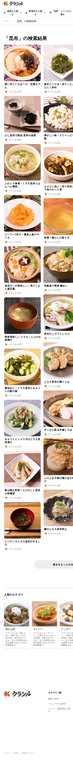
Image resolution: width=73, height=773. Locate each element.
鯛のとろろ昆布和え (55, 529)
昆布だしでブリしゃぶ (57, 333)
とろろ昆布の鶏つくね (57, 381)
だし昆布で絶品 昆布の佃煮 (20, 135)
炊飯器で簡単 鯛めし (56, 285)
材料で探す (53, 698)
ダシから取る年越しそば (58, 429)
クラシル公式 (14, 91)
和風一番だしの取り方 (57, 237)
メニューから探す (57, 703)
